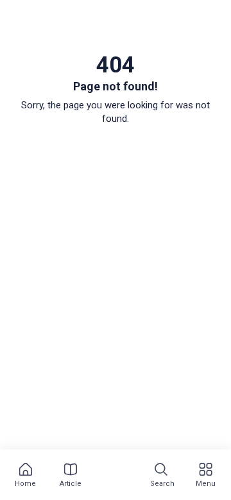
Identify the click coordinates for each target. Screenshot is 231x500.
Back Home (116, 151)
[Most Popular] (115, 475)
